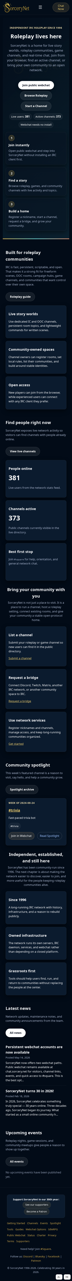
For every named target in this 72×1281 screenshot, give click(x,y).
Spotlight (55, 1223)
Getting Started (16, 1223)
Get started (16, 744)
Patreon (36, 1260)
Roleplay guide (20, 297)
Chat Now (61, 7)
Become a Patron (37, 1211)
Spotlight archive (22, 789)
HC (67, 1277)
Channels (32, 1223)
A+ (58, 1277)
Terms (10, 1241)
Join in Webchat (21, 836)
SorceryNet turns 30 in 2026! (30, 1091)
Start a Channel (36, 106)
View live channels (23, 451)
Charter (41, 1235)
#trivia (14, 810)
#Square (46, 1249)
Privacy (52, 1235)
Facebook (54, 1256)
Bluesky (40, 1256)
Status (31, 1235)
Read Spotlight (49, 836)
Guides (19, 1229)
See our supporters (36, 1204)
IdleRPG (53, 1229)
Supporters (23, 1241)
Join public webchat (36, 85)
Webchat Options (36, 1229)
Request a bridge (20, 701)
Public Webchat (16, 1235)
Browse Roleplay (36, 95)
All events (17, 1161)
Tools (10, 1229)
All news (15, 1033)
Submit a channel (20, 658)
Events (44, 1223)
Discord (28, 1256)
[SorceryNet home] (16, 7)
